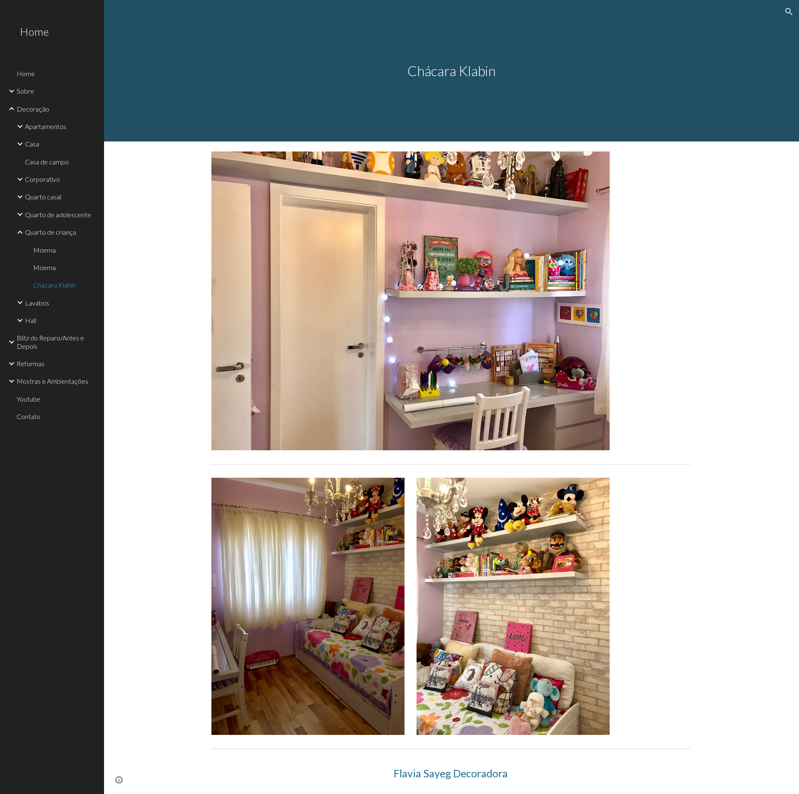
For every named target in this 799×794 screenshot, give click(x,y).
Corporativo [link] (42, 179)
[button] (789, 12)
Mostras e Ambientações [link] (52, 381)
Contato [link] (28, 416)
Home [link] (26, 73)
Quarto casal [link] (43, 197)
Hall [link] (30, 320)
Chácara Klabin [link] (54, 285)
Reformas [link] (31, 363)
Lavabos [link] (37, 303)
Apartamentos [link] (45, 126)
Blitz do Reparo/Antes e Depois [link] (50, 342)
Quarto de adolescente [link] (58, 214)
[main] (451, 71)
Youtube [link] (28, 399)
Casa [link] (32, 144)
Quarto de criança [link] (50, 232)
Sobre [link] (25, 91)
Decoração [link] (33, 109)
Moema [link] (44, 250)
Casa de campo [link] (47, 162)
